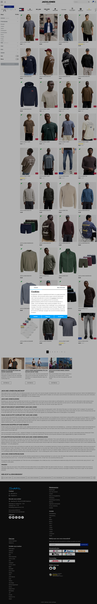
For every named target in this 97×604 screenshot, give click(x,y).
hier (38, 309)
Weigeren (48, 316)
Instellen (36, 316)
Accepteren (60, 316)
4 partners (53, 298)
